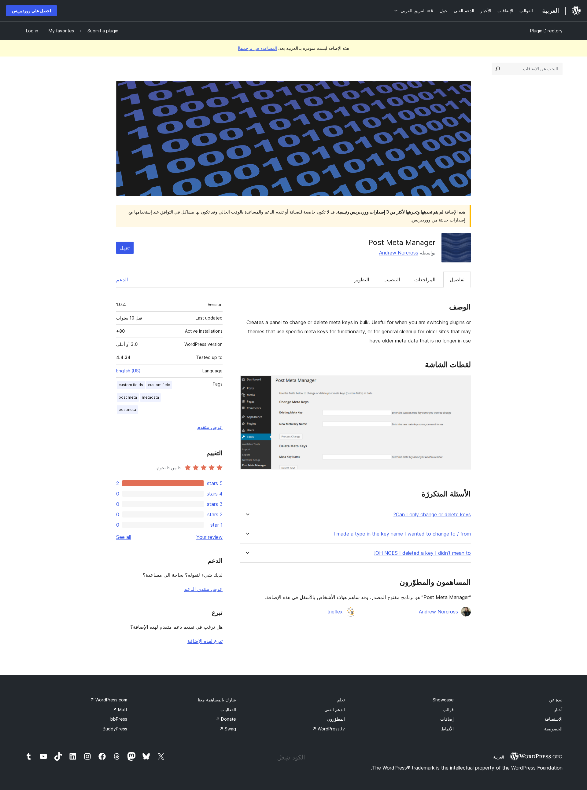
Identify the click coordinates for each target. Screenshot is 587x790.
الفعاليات (228, 709)
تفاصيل (457, 279)
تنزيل (125, 247)
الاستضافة (554, 719)
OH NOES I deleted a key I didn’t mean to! (422, 553)
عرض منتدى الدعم (203, 589)
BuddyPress (115, 728)
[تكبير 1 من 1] (463, 384)
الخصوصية (553, 728)
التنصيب (391, 279)
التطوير (361, 279)
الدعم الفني (334, 709)
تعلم (341, 699)
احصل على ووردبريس (31, 10)
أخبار (558, 709)
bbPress (118, 719)
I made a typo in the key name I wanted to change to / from (402, 534)
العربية (498, 757)
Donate (226, 719)
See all (123, 537)
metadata (150, 397)
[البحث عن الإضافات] (498, 69)
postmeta (127, 409)
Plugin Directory (546, 30)
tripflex (335, 612)
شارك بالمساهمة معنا (217, 699)
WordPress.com (108, 699)
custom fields (131, 384)
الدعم (122, 279)
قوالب (448, 709)
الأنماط (447, 728)
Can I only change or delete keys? (432, 515)
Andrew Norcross (398, 253)
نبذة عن (556, 699)
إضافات (447, 719)
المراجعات (424, 279)
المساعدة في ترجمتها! (257, 48)
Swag (228, 728)
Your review (209, 537)
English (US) (128, 370)
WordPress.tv (328, 728)
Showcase (443, 699)
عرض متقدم (210, 427)
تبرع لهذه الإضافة (205, 641)
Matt (120, 709)
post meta (128, 397)
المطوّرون (336, 719)
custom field (159, 384)
